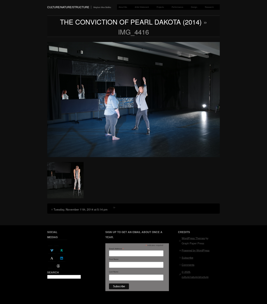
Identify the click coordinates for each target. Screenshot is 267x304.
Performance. (178, 6)
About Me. (123, 6)
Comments (188, 265)
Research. (209, 6)
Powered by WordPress (195, 250)
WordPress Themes (193, 238)
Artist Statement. (142, 6)
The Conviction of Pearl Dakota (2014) (131, 21)
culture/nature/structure (68, 7)
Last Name (113, 272)
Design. (194, 6)
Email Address (116, 249)
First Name (114, 259)
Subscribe (187, 257)
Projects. (160, 6)
